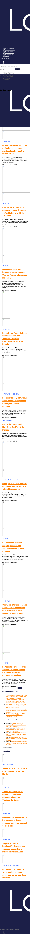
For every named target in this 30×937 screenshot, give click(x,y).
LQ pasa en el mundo (9, 50)
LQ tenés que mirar (8, 53)
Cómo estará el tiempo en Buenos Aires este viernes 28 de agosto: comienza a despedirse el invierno (15, 701)
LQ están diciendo (8, 54)
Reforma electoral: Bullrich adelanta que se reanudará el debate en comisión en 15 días (15, 715)
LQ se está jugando (8, 51)
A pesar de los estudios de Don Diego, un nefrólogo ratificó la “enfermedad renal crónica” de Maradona (16, 696)
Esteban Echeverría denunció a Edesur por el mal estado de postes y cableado (16, 725)
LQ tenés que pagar (8, 48)
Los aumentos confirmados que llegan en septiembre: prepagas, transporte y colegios (16, 710)
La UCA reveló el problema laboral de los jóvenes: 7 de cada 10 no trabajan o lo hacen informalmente (16, 706)
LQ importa (6, 56)
